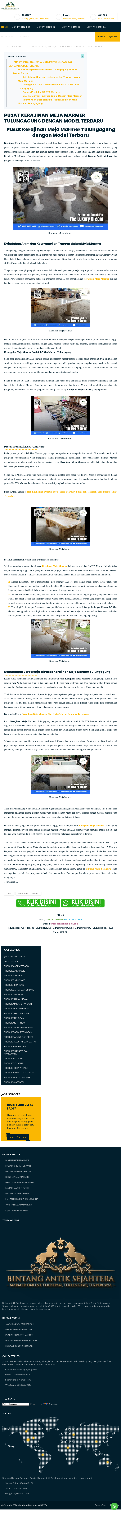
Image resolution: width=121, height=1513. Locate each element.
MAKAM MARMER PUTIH (17, 1188)
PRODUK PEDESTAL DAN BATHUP (20, 1041)
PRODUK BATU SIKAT (14, 980)
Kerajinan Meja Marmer (96, 279)
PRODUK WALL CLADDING (17, 1077)
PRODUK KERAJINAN (14, 985)
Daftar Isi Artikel (16, 56)
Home (6, 47)
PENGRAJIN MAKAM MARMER (19, 1182)
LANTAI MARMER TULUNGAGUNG (21, 1199)
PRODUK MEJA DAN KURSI (22, 47)
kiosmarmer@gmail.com (74, 18)
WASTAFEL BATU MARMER (18, 1204)
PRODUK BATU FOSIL (14, 971)
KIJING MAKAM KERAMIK (17, 1210)
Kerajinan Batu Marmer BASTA (33, 1505)
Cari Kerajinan (107, 36)
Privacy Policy (101, 1505)
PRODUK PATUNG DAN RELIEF (18, 1037)
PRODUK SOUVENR (13, 1063)
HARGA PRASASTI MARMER (19, 1346)
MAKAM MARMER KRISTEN (18, 1171)
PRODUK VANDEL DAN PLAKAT (19, 1072)
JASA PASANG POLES (14, 956)
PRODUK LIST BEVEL (14, 994)
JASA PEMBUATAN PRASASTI (19, 1324)
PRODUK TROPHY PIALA (16, 1068)
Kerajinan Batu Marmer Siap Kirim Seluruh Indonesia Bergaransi (56, 714)
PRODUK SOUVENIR (13, 1058)
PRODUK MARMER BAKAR (16, 1008)
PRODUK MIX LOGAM (14, 1018)
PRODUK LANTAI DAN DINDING (19, 989)
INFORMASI (7, 36)
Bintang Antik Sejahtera (98, 869)
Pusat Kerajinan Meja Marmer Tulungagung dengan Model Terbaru (60, 132)
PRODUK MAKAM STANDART (18, 1004)
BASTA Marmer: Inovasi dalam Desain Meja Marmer (52, 95)
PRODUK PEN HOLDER (15, 1046)
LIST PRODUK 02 (46, 27)
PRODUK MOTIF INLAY (14, 1022)
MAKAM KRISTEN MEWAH (18, 1166)
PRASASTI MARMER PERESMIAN (21, 1340)
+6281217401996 (106, 18)
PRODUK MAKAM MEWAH (16, 999)
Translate (53, 1404)
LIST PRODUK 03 (71, 27)
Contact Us (18, 1136)
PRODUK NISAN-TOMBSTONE (18, 1027)
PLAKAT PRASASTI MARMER (19, 1335)
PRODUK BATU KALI (13, 975)
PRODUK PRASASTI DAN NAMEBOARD (16, 1052)
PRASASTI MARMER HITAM (18, 1329)
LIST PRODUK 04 (96, 27)
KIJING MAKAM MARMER (17, 1177)
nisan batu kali (11, 961)
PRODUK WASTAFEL (14, 1082)
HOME (4, 27)
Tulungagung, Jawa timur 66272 (36, 18)
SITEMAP (25, 36)
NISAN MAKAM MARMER (17, 1160)
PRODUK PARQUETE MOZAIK (18, 1032)
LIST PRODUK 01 (21, 27)
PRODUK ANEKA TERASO (16, 966)
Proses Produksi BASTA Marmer (41, 92)
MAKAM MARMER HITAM (17, 1193)
